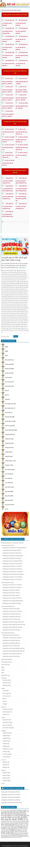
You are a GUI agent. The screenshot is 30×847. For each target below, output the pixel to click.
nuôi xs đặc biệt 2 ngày (17, 326)
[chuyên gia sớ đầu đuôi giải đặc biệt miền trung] (15, 246)
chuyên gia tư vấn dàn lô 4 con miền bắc (12, 579)
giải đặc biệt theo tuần (10, 287)
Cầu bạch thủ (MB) (9, 417)
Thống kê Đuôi (9, 456)
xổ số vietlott (8, 377)
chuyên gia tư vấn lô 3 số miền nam (11, 645)
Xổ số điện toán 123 (10, 408)
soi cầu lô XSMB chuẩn (5, 835)
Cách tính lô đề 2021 (11, 811)
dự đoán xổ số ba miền (7, 822)
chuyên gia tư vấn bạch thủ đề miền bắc (12, 553)
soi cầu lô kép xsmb (7, 834)
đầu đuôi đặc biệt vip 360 (10, 276)
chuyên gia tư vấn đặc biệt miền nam (11, 640)
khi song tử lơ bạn (19, 306)
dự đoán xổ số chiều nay (17, 822)
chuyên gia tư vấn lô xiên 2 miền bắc (11, 590)
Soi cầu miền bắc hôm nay (7, 545)
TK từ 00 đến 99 (9, 474)
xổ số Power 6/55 (9, 386)
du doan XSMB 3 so (18, 819)
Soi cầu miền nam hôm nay (7, 632)
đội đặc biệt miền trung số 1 (10, 279)
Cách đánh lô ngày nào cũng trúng (11, 812)
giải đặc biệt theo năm (14, 285)
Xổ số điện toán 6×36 (8, 709)
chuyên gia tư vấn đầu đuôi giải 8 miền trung (13, 622)
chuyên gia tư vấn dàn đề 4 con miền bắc (12, 563)
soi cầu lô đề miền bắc (15, 835)
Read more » (22, 267)
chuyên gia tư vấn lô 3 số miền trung (11, 619)
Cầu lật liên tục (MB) (10, 421)
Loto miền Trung (9, 487)
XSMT (6, 355)
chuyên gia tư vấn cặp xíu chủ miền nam (12, 637)
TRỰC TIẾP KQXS (5, 664)
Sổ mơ (6, 509)
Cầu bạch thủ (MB (7, 719)
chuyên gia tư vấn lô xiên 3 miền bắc (11, 592)
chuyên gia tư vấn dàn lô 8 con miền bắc (12, 587)
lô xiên (24, 824)
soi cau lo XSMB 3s (18, 827)
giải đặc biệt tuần (20, 287)
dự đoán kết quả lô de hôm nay (7, 820)
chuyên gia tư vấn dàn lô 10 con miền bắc (12, 577)
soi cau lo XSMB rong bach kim (14, 831)
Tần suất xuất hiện (10, 469)
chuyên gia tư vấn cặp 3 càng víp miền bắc (12, 561)
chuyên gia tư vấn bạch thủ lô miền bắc (12, 558)
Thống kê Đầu (8, 452)
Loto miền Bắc (8, 478)
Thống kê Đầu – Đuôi (10, 460)
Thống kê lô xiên (9, 443)
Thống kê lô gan (9, 438)
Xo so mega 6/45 (9, 381)
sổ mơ (2, 783)
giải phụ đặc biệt (15, 291)
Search (15, 336)
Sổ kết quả (3, 678)
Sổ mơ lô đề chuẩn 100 (6, 659)
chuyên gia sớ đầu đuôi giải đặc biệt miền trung (14, 258)
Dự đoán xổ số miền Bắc (14, 823)
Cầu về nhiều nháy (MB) (11, 430)
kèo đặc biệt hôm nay (9, 298)
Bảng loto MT (6, 764)
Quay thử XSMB (9, 491)
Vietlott (3, 688)
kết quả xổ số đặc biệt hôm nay (17, 304)
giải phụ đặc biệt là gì (14, 293)
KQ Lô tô (3, 760)
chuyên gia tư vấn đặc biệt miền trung (11, 614)
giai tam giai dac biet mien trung (14, 294)
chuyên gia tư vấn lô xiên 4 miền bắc (11, 595)
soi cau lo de (8, 827)
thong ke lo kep (24, 835)
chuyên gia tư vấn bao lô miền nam (11, 635)
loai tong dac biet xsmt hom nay (11, 322)
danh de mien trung (21, 272)
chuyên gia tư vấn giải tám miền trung (11, 616)
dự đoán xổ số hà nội (9, 823)
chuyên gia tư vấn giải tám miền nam (11, 643)
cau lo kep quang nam (5, 810)
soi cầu (14, 832)
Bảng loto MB (6, 762)
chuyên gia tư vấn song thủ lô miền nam (12, 653)
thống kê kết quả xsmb (6, 836)
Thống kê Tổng (9, 465)
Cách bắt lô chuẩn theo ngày (18, 810)
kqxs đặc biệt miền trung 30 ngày (12, 309)
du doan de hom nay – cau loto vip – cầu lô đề (12, 542)
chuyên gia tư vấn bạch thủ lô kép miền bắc (13, 555)
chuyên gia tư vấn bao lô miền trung (11, 608)
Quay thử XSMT (9, 500)
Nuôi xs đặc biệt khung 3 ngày (16, 328)
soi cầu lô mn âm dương (21, 834)
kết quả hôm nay (9, 360)
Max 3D (7, 390)
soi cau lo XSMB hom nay (12, 830)
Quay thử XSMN (9, 495)
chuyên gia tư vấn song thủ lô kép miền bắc (13, 600)
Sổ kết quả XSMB (9, 364)
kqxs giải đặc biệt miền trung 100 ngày (16, 319)
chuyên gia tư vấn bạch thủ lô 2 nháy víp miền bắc (14, 547)
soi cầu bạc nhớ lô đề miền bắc (22, 832)
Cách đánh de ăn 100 (23, 811)
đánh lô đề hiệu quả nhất (16, 837)
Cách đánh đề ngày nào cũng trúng (13, 813)
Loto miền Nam (9, 482)
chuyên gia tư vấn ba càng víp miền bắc (12, 550)
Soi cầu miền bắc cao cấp (7, 582)
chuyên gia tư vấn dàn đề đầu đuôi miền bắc (13, 574)
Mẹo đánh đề (9, 826)
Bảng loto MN (6, 767)
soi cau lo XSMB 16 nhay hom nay (14, 827)
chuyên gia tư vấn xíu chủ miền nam (11, 656)
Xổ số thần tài (8, 412)
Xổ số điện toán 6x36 (10, 403)
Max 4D (7, 395)
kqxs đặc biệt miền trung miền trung (18, 311)
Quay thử (3, 770)
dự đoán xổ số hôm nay (20, 823)
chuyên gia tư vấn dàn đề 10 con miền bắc (13, 571)
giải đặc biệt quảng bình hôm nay (18, 283)
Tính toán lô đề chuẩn (6, 662)
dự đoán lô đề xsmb (17, 820)
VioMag (6, 845)
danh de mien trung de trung (8, 274)
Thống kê (7, 399)
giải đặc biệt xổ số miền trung (13, 289)
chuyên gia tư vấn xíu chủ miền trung (11, 629)
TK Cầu (3, 717)
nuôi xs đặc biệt (8, 326)
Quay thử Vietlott (9, 504)
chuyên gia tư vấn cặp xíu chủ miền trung (12, 611)
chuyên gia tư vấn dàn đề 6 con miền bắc (12, 566)
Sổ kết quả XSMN (9, 368)
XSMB (6, 346)
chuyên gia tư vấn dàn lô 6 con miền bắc (12, 584)
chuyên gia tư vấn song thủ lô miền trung (12, 627)
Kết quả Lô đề (18, 824)
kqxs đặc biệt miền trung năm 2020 (9, 313)
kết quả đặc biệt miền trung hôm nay (12, 302)
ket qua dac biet (13, 300)
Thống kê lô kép (9, 447)
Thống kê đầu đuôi (10, 434)
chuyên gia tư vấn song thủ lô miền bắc (12, 603)
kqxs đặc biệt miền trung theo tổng (18, 315)
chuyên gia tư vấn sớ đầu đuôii (8, 272)
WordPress (25, 845)
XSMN (6, 351)
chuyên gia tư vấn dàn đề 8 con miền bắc (12, 569)
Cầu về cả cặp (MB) (10, 425)
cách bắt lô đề (22, 270)
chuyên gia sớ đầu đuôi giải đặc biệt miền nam (14, 651)
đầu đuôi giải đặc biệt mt (13, 278)
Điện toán (3, 707)
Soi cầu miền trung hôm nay (9, 270)
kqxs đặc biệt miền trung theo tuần (9, 317)
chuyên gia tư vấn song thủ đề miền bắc (12, 598)
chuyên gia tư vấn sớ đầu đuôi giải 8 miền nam (14, 648)
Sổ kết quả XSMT (9, 373)
